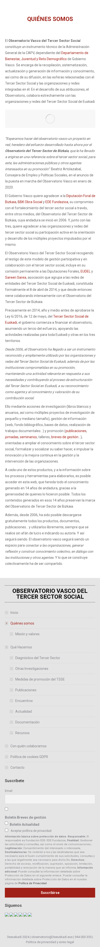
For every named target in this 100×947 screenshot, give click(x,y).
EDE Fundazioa (56, 202)
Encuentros (24, 701)
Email (8, 791)
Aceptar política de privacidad (31, 831)
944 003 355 (83, 937)
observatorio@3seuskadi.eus (52, 937)
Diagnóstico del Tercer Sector (37, 658)
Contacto (17, 767)
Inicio (14, 613)
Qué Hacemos (21, 647)
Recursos (22, 733)
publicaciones (76, 431)
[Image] (50, 119)
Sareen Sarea (15, 277)
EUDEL (86, 271)
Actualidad (23, 711)
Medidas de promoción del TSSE (40, 679)
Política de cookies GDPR (29, 757)
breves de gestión (64, 437)
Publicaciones (25, 690)
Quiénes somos (22, 623)
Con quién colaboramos (28, 746)
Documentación (27, 722)
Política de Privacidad (32, 883)
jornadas (11, 437)
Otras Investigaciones (31, 669)
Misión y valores (27, 634)
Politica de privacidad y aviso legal (50, 942)
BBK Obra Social (30, 202)
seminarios (28, 437)
